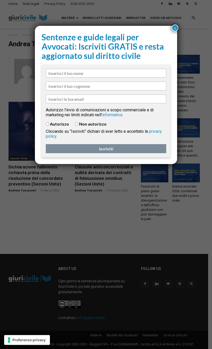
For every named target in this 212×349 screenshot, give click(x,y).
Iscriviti (106, 148)
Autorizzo (59, 123)
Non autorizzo (93, 123)
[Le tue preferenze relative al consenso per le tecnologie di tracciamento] (27, 340)
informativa (112, 114)
